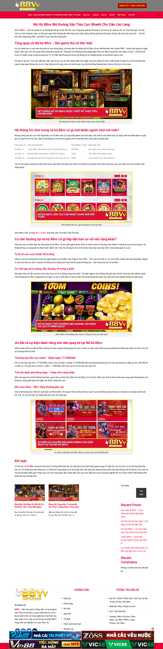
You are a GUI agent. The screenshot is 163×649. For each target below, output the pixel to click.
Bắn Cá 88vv (40, 233)
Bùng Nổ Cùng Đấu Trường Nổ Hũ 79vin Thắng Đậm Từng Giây (64, 505)
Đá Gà (104, 15)
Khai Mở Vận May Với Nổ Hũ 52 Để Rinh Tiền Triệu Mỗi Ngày (29, 505)
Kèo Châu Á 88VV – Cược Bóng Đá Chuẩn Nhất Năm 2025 (132, 513)
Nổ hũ (111, 15)
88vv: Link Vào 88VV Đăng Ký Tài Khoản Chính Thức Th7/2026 (54, 15)
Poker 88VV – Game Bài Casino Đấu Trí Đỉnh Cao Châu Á (134, 540)
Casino (95, 15)
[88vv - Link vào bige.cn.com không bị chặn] (27, 6)
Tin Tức (131, 15)
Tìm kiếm (125, 486)
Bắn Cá (86, 15)
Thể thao (121, 15)
